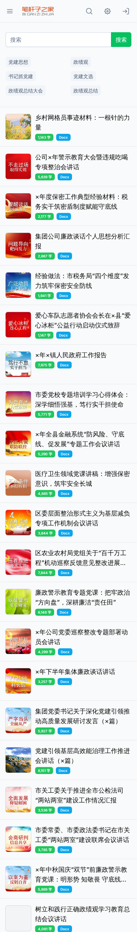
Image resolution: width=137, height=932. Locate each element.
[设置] (107, 11)
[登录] (125, 11)
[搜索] (89, 11)
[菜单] (10, 11)
